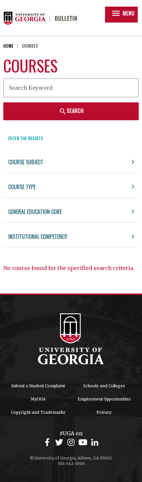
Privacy (104, 412)
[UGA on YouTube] (84, 442)
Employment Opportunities (104, 399)
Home (8, 46)
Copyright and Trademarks (38, 412)
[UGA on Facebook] (48, 442)
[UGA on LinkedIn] (95, 442)
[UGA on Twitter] (60, 442)
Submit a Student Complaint (38, 385)
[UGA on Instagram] (72, 442)
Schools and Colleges (104, 385)
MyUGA (38, 399)
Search (71, 111)
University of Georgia (71, 339)
